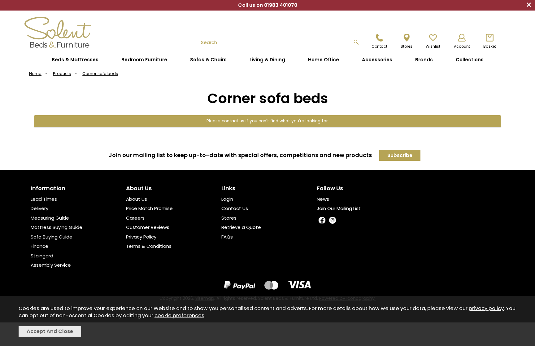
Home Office (323, 59)
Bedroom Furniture (144, 59)
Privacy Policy (141, 237)
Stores (229, 218)
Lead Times (44, 199)
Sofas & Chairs (208, 59)
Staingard (42, 255)
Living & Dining (267, 59)
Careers (135, 218)
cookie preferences (179, 315)
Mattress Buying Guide (56, 227)
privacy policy (486, 308)
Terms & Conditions (149, 246)
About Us (136, 199)
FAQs (227, 237)
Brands (424, 59)
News (323, 199)
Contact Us (234, 208)
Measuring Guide (50, 218)
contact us (233, 121)
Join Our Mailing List (339, 208)
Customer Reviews (147, 227)
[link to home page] (73, 32)
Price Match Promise (149, 208)
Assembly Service (51, 265)
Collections (470, 59)
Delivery (39, 208)
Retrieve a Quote (241, 227)
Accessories (377, 59)
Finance (39, 246)
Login (227, 199)
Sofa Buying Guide (51, 237)
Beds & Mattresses (75, 59)
